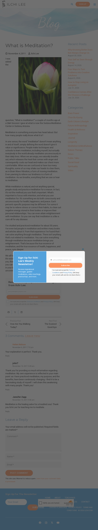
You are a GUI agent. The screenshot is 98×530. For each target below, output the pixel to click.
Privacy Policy (67, 273)
